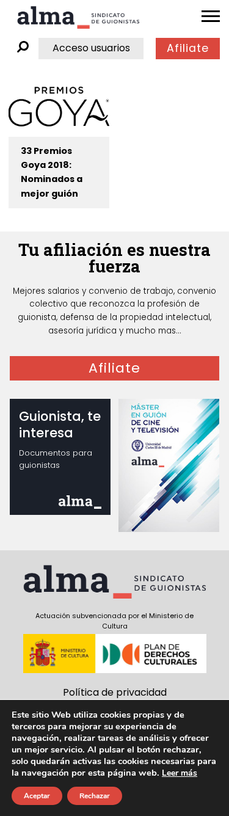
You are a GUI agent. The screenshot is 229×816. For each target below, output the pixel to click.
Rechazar (94, 796)
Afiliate (188, 48)
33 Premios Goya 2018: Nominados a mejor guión (51, 172)
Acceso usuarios (91, 48)
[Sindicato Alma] (78, 17)
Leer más (179, 773)
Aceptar (37, 796)
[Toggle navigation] (211, 16)
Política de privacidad (115, 692)
